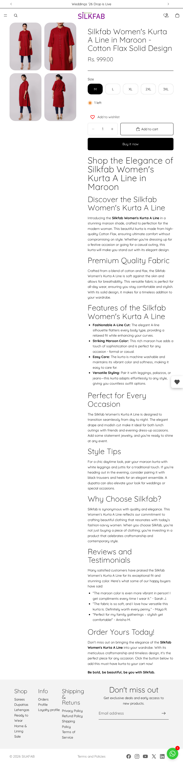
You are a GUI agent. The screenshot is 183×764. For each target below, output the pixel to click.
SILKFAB (28, 756)
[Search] (15, 15)
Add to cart (149, 129)
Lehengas (21, 710)
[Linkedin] (162, 756)
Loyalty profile (49, 710)
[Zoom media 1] (25, 46)
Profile (43, 704)
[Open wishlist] (177, 382)
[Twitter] (154, 756)
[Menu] (5, 15)
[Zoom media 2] (60, 46)
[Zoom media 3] (25, 97)
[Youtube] (145, 756)
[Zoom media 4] (60, 97)
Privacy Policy (72, 711)
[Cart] (177, 15)
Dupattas (21, 704)
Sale (17, 737)
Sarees (19, 699)
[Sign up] (164, 713)
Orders (43, 699)
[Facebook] (129, 756)
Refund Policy (72, 716)
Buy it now (130, 144)
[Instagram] (137, 756)
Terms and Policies (91, 756)
